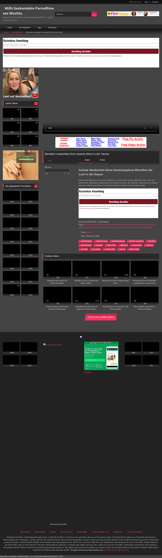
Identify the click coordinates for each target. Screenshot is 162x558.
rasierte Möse (84, 228)
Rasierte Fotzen (102, 241)
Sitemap (87, 372)
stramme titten (126, 228)
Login (146, 2)
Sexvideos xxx (66, 532)
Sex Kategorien (24, 27)
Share (102, 160)
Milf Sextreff (25, 532)
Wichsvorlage (146, 228)
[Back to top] (155, 551)
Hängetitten (124, 550)
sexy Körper (114, 228)
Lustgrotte (130, 225)
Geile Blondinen (17, 32)
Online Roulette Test (100, 532)
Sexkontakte (82, 532)
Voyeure (136, 228)
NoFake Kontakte (134, 532)
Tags (39, 27)
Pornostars (52, 27)
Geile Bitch (106, 225)
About (87, 160)
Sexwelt (52, 532)
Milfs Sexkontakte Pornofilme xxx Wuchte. (28, 10)
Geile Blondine (118, 225)
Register (155, 2)
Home (9, 27)
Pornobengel (39, 532)
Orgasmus (151, 225)
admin (88, 232)
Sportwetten (118, 532)
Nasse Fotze (140, 225)
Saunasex (95, 228)
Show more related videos (101, 317)
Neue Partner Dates (110, 550)
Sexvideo (104, 228)
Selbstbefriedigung (118, 241)
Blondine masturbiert (92, 225)
